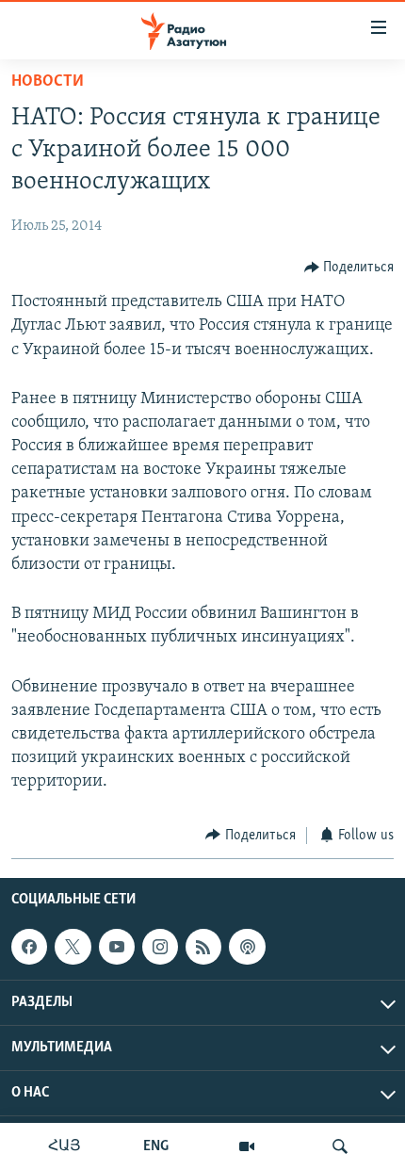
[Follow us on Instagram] (160, 947)
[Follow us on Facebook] (29, 947)
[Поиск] (340, 1146)
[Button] (349, 267)
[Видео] (247, 1146)
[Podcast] (247, 947)
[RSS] (203, 947)
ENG (156, 1146)
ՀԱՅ (64, 1146)
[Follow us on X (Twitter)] (72, 947)
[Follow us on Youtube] (117, 947)
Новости (47, 81)
